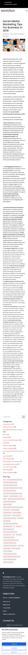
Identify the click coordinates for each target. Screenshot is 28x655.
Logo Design (6, 456)
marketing (18, 526)
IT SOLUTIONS (6, 608)
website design (7, 548)
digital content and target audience (16, 499)
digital (4, 499)
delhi (21, 496)
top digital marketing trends (10, 545)
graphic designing (17, 512)
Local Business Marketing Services (13, 451)
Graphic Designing (8, 448)
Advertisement (7, 424)
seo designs (19, 534)
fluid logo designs (15, 509)
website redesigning (8, 562)
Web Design (6, 470)
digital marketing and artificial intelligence (13, 507)
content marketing (13, 496)
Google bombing (7, 512)
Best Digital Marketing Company (12, 430)
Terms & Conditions (9, 614)
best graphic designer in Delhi (10, 485)
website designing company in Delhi (11, 556)
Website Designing (8, 472)
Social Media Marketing (10, 464)
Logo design (20, 518)
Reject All (14, 652)
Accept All (14, 644)
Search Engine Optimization (11, 461)
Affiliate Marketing (8, 427)
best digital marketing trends (10, 482)
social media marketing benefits (11, 540)
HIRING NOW (6, 605)
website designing (7, 551)
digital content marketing (9, 501)
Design (5, 443)
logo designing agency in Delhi (10, 523)
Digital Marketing (8, 445)
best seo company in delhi (9, 490)
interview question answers (9, 518)
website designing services (9, 559)
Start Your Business (9, 467)
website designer (16, 548)
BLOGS (5, 435)
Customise (14, 648)
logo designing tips (7, 526)
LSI (14, 526)
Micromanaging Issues (8, 529)
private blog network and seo (10, 532)
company (5, 496)
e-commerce (6, 509)
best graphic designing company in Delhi (12, 488)
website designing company (10, 553)
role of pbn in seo (7, 534)
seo (14, 534)
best (4, 479)
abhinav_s (7, 34)
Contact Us (6, 601)
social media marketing (8, 537)
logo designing (6, 521)
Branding (5, 437)
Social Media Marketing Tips (9, 543)
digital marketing (7, 504)
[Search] (23, 416)
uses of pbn (20, 545)
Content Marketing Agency (11, 440)
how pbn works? (7, 515)
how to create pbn (16, 515)
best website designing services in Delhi (12, 493)
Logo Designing (7, 459)
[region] (14, 641)
